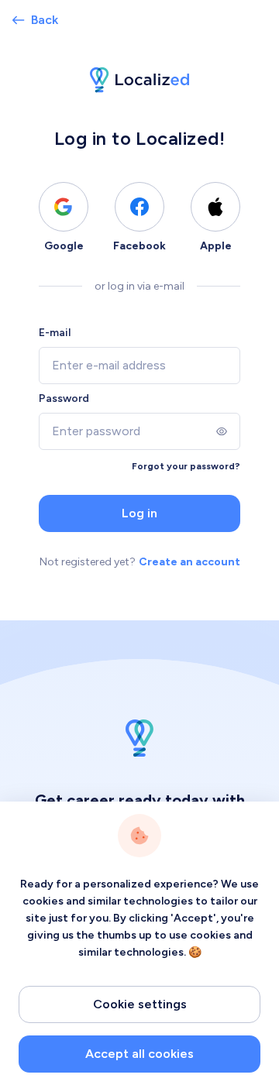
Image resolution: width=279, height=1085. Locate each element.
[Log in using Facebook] (139, 207)
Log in (139, 513)
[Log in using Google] (63, 207)
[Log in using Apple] (215, 207)
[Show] (221, 431)
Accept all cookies (139, 1053)
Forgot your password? (186, 466)
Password (64, 398)
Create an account (189, 561)
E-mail (55, 332)
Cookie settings (140, 1004)
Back (44, 19)
